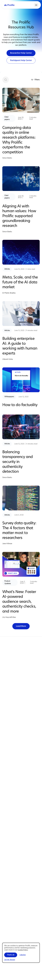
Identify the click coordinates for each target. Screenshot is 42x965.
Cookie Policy (23, 950)
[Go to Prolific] (9, 4)
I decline (22, 955)
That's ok (10, 955)
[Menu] (36, 5)
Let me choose (9, 960)
